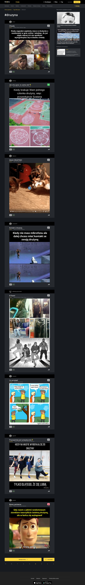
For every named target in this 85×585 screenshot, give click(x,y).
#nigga (22, 297)
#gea (25, 27)
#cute (17, 161)
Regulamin (44, 578)
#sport (14, 86)
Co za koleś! (13, 380)
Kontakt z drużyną (15, 228)
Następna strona (22, 559)
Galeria (17, 5)
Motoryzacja (49, 5)
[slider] (22, 211)
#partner (24, 506)
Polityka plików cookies (54, 578)
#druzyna (22, 27)
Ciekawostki (23, 5)
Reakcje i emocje (36, 5)
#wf (25, 441)
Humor (12, 5)
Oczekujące (48, 2)
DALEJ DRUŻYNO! (15, 160)
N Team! (12, 296)
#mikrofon (23, 229)
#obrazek (15, 297)
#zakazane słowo (30, 297)
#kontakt (19, 229)
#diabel (24, 86)
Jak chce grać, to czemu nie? (19, 85)
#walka (15, 27)
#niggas (25, 297)
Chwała (12, 26)
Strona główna (8, 9)
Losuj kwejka (50, 559)
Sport (10, 86)
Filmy (56, 2)
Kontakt (32, 578)
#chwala (18, 27)
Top (62, 2)
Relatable (11, 441)
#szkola (19, 441)
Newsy (43, 5)
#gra (18, 506)
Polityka (29, 5)
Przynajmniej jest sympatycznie (20, 440)
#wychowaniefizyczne (30, 441)
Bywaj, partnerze (15, 504)
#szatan (17, 86)
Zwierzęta (7, 5)
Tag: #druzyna (16, 9)
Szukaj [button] (77, 6)
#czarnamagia (28, 86)
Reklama (38, 578)
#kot (14, 161)
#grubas (16, 441)
